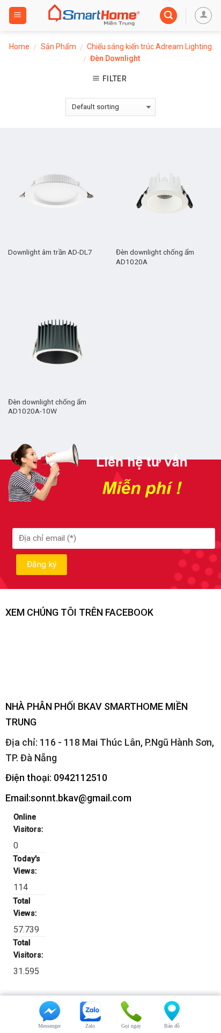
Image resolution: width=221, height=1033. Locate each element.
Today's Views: (26, 865)
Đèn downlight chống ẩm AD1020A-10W (47, 406)
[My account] (203, 15)
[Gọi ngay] (130, 1009)
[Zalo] (90, 1009)
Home (19, 46)
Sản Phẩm (58, 46)
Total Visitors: (29, 949)
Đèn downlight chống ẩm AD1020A (155, 257)
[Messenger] (49, 1009)
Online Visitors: (29, 823)
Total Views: (26, 907)
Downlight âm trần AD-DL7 (50, 252)
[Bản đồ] (171, 1009)
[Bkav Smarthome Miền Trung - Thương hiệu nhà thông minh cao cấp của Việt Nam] (93, 15)
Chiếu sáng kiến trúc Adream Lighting (149, 46)
